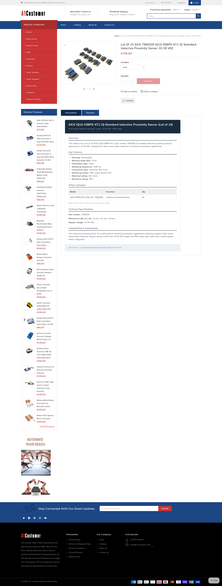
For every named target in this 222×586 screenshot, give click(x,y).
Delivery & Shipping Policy (80, 544)
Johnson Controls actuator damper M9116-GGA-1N (44, 336)
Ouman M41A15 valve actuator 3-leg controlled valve (45, 138)
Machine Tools (32, 46)
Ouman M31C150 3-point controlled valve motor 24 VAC (45, 321)
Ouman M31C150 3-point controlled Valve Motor (45, 242)
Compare (181, 3)
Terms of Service (76, 552)
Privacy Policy (74, 540)
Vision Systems (32, 72)
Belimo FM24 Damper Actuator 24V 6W (44, 257)
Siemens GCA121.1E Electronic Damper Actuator (45, 370)
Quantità (124, 76)
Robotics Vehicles (33, 99)
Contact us (104, 552)
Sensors (29, 66)
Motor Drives (31, 39)
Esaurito (148, 81)
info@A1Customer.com (140, 545)
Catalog (102, 544)
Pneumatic (30, 59)
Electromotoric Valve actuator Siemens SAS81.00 (45, 272)
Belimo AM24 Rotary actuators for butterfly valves (45, 403)
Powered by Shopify (48, 581)
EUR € (175, 10)
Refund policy (74, 557)
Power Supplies (32, 79)
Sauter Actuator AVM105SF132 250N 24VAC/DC (44, 306)
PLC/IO (29, 32)
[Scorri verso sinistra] (84, 89)
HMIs (28, 52)
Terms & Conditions (77, 548)
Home (116, 36)
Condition (125, 62)
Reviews (90, 113)
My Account (150, 3)
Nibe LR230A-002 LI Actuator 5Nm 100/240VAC (45, 123)
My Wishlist (166, 3)
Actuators (30, 92)
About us (103, 548)
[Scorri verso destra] (93, 89)
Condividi (129, 101)
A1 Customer (34, 581)
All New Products (47, 426)
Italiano (195, 10)
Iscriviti (165, 508)
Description (71, 113)
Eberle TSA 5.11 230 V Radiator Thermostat (45, 208)
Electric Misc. (31, 86)
